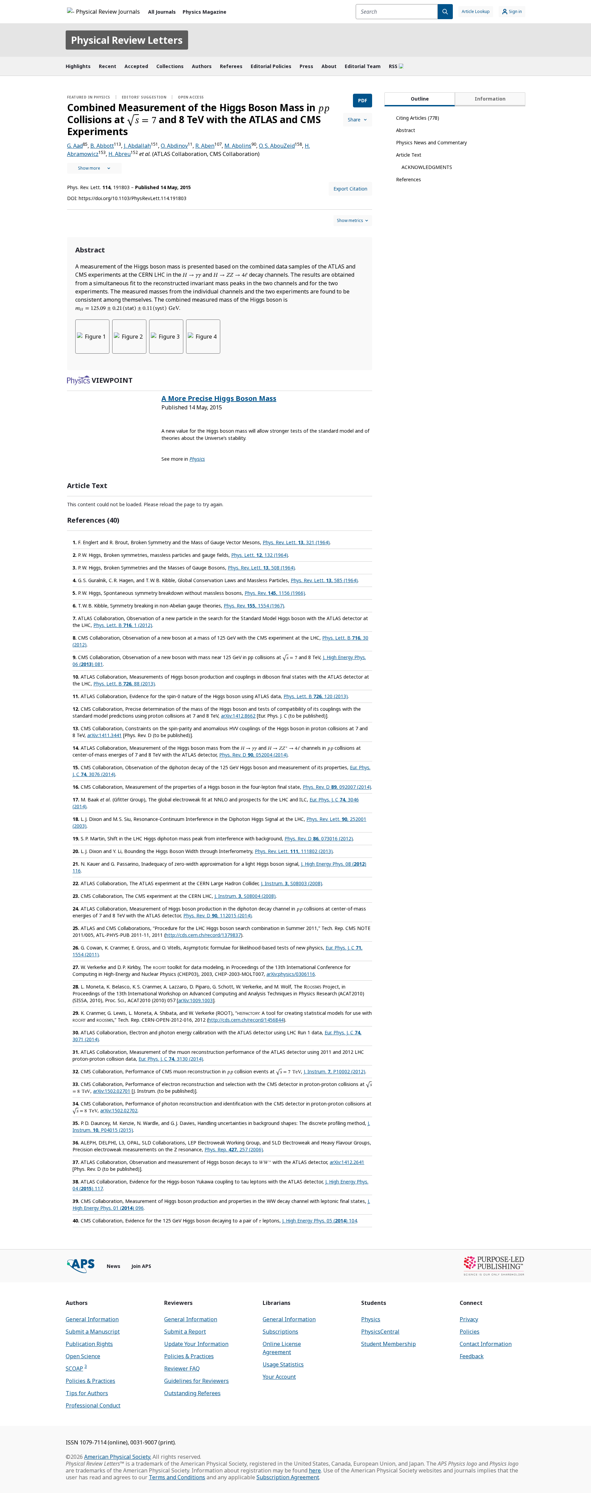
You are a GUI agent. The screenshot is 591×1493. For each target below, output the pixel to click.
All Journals (162, 12)
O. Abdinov (174, 145)
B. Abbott (102, 145)
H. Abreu (119, 154)
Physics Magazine (204, 12)
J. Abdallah (137, 145)
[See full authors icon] (94, 168)
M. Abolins (237, 145)
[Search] (445, 11)
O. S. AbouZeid (277, 145)
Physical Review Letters (127, 40)
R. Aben (204, 145)
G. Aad (75, 145)
